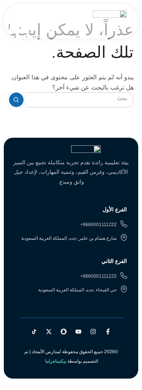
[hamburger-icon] (20, 16)
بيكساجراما (55, 361)
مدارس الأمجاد (45, 351)
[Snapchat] (64, 332)
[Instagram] (93, 332)
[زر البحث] (16, 100)
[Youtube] (78, 332)
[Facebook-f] (108, 332)
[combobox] (78, 99)
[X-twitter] (49, 332)
